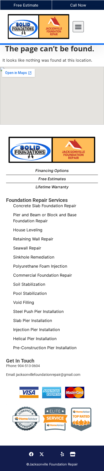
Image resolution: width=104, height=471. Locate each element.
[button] (78, 26)
